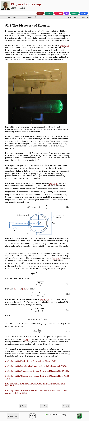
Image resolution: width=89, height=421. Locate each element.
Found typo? (13, 416)
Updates (49, 13)
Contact (74, 13)
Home (40, 13)
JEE (67, 13)
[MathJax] (79, 416)
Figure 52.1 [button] (64, 45)
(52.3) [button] (24, 289)
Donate (83, 13)
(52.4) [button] (27, 339)
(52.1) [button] (16, 289)
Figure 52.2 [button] (53, 183)
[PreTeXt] (32, 416)
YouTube (59, 13)
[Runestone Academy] (56, 416)
